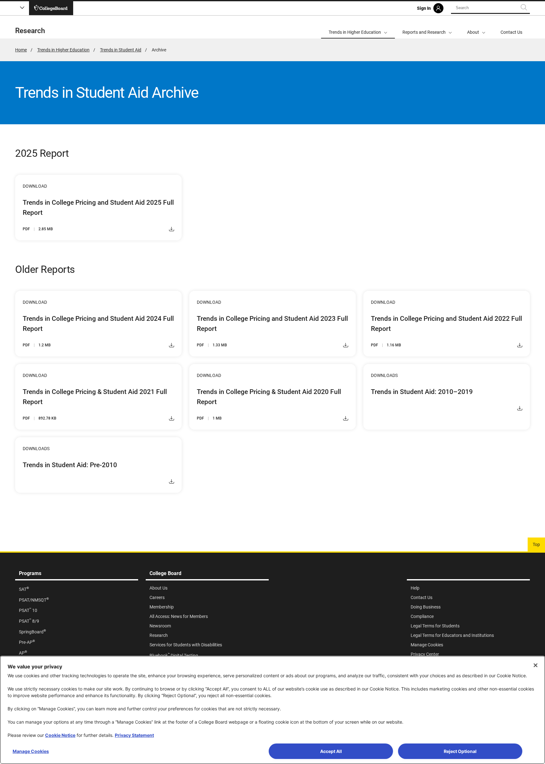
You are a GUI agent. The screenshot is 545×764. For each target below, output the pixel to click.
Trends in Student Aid (120, 49)
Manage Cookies (31, 751)
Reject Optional (460, 751)
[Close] (535, 665)
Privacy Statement (134, 735)
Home (21, 49)
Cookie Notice (60, 735)
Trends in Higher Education (63, 49)
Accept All (331, 751)
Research (30, 30)
